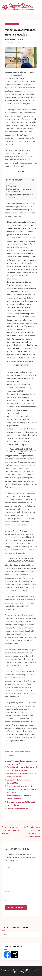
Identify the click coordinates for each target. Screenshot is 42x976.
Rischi (10, 183)
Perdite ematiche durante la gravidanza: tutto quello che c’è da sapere (21, 789)
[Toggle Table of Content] (32, 180)
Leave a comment (14, 43)
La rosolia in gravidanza (17, 808)
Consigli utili (12, 186)
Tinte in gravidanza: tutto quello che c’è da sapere (10, 830)
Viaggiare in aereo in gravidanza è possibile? (20, 196)
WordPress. (29, 972)
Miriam (20, 40)
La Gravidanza (12, 24)
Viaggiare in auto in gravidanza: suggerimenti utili (19, 190)
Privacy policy (21, 970)
